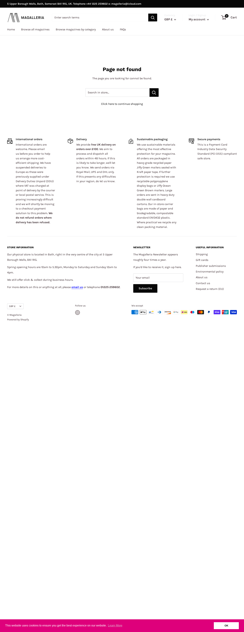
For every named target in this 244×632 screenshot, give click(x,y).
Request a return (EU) (210, 289)
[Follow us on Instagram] (77, 312)
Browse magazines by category (76, 29)
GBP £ (12, 306)
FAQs (123, 29)
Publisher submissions (211, 266)
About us (108, 29)
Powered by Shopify (18, 319)
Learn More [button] (115, 625)
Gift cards (202, 260)
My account (197, 19)
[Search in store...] (154, 92)
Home (11, 29)
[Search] (152, 17)
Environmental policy (209, 271)
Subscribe (145, 288)
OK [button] (226, 625)
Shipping (202, 254)
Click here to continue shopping (122, 104)
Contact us (203, 283)
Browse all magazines (35, 29)
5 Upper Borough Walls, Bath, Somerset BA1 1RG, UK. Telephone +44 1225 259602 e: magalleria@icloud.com (74, 3)
